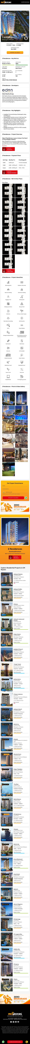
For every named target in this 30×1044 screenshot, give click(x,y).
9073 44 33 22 (25, 2)
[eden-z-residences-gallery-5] (8, 426)
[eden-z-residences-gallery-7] (8, 440)
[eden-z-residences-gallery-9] (8, 455)
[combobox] (4, 492)
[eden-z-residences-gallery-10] (21, 455)
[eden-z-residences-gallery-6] (21, 426)
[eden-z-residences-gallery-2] (21, 398)
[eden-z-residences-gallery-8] (21, 440)
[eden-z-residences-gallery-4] (21, 412)
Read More (4, 145)
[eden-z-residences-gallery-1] (8, 398)
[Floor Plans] (8, 190)
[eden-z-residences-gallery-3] (8, 412)
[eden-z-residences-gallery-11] (8, 469)
